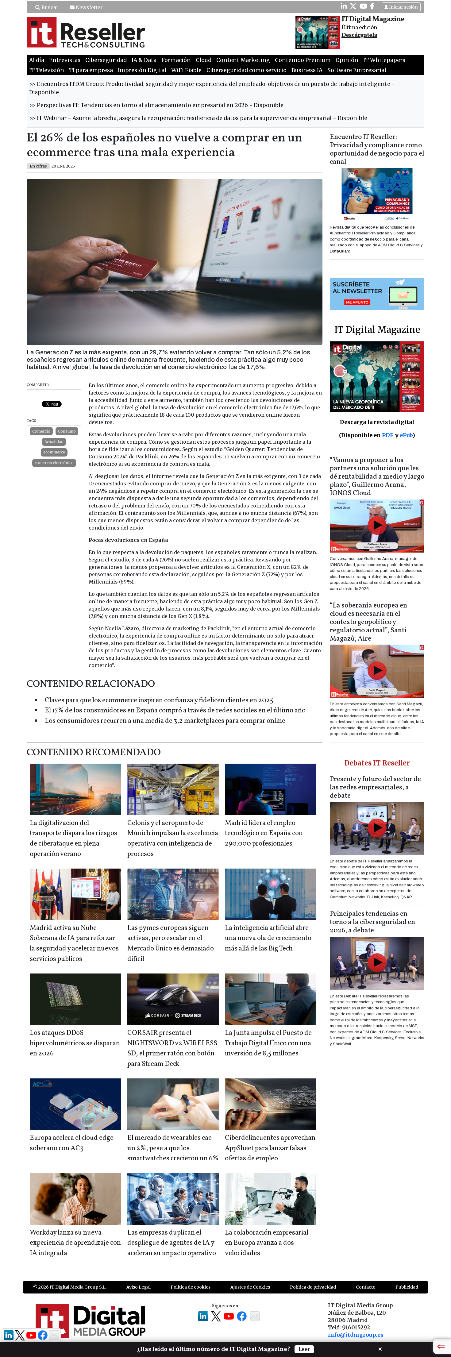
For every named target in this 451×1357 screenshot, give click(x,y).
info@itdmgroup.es (355, 1335)
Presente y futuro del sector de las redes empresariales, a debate (375, 788)
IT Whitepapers (384, 60)
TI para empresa (91, 70)
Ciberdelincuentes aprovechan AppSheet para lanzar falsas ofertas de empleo (270, 1148)
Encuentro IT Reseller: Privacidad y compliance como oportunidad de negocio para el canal (377, 150)
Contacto (366, 1287)
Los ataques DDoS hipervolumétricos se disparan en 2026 (75, 1043)
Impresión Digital (142, 70)
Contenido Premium (303, 60)
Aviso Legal (138, 1287)
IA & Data (144, 60)
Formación (176, 60)
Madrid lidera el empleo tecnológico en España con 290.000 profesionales (264, 834)
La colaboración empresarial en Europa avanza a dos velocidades (266, 1243)
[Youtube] (363, 6)
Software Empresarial (356, 70)
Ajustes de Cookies (250, 1287)
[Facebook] (372, 6)
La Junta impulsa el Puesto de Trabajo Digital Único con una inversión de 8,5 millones (268, 1043)
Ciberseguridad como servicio (246, 70)
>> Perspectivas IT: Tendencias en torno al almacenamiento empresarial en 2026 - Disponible (156, 105)
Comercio (41, 431)
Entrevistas (64, 60)
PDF (388, 435)
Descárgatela (359, 35)
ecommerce (54, 452)
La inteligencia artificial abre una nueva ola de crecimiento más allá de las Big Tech (268, 938)
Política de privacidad (313, 1287)
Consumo (67, 431)
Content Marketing (243, 60)
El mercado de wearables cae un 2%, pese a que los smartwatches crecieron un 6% (172, 1148)
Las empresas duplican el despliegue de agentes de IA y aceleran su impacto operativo (171, 1243)
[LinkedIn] (344, 6)
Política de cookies (190, 1287)
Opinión (347, 60)
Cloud (203, 60)
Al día (36, 60)
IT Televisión (46, 70)
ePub (406, 435)
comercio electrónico (54, 463)
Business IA (306, 70)
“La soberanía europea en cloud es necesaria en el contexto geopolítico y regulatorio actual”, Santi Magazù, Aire (368, 622)
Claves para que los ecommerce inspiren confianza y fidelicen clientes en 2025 (159, 700)
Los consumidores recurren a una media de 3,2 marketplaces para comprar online (165, 721)
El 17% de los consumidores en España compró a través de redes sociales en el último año (175, 710)
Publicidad (406, 1287)
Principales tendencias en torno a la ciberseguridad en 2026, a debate (372, 922)
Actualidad (54, 441)
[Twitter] (353, 6)
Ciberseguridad (106, 60)
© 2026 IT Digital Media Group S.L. (69, 1287)
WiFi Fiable (186, 70)
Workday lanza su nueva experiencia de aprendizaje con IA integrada (75, 1243)
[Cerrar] (380, 1348)
